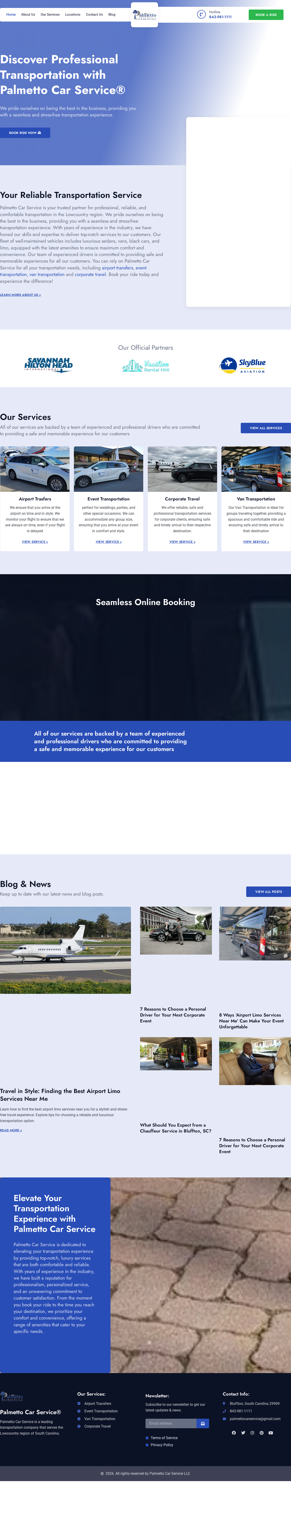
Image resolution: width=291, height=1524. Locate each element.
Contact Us (94, 14)
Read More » (11, 1130)
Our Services (50, 14)
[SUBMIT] (202, 1423)
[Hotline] (201, 14)
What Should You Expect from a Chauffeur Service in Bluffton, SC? (175, 1128)
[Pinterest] (261, 1432)
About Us (28, 14)
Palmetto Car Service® (30, 1412)
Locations (72, 14)
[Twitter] (243, 1432)
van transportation (47, 274)
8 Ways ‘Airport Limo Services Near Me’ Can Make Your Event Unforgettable (251, 1021)
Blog (111, 14)
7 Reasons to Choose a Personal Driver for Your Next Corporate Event (173, 1015)
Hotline (214, 12)
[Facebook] (234, 1432)
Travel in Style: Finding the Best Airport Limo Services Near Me (60, 1095)
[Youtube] (270, 1432)
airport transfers (117, 267)
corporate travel (90, 274)
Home (11, 14)
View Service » (35, 541)
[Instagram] (252, 1432)
